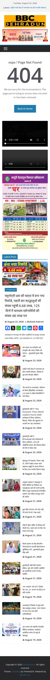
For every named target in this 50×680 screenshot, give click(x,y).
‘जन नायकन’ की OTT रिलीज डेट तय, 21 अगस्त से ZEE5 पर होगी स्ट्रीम (33, 589)
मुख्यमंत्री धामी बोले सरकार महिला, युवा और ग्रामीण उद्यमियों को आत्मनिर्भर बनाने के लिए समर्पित (33, 569)
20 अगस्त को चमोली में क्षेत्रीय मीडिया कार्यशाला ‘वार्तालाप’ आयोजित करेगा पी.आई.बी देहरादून (33, 631)
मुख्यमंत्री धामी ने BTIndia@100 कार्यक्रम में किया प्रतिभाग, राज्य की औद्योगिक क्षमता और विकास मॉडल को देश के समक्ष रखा (33, 442)
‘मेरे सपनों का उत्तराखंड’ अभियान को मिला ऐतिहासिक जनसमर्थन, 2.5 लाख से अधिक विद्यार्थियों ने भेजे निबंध (33, 391)
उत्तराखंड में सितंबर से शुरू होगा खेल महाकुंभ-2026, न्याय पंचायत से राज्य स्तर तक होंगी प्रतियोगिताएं (34, 609)
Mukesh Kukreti (35, 321)
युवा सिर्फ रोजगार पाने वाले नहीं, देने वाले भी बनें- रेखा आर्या (33, 511)
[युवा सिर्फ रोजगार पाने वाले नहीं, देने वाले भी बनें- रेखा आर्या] (11, 513)
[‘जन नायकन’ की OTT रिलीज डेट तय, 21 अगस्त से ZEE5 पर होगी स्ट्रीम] (11, 592)
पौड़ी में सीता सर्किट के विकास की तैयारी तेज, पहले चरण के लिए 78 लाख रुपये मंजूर (33, 528)
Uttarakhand (11, 290)
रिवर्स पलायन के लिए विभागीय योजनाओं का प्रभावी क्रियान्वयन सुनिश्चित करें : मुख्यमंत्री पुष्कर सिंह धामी (33, 548)
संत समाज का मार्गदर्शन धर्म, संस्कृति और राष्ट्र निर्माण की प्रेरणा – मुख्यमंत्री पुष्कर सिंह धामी (32, 351)
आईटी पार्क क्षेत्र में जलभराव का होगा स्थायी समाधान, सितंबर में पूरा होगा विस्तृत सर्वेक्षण (28, 9)
